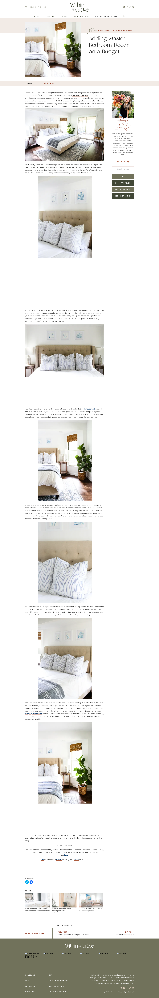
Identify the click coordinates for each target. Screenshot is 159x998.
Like (42, 859)
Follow (76, 859)
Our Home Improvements (128, 31)
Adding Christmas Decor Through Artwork (61, 909)
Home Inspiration (106, 31)
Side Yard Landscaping (123, 935)
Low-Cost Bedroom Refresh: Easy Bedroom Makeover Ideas (37, 909)
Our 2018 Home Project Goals (90, 908)
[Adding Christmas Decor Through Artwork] (64, 900)
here (66, 855)
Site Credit (131, 992)
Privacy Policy (122, 992)
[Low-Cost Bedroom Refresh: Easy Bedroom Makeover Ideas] (37, 900)
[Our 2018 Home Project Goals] (91, 900)
